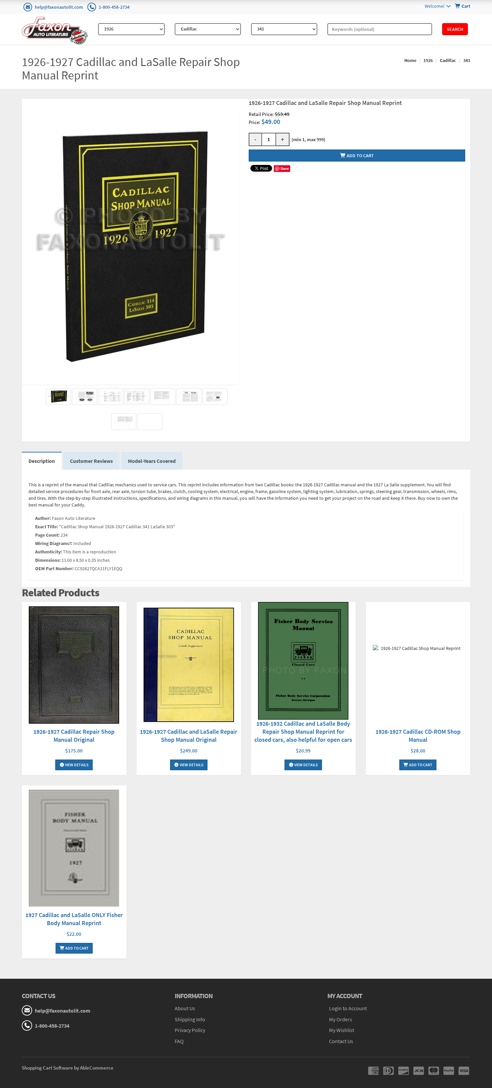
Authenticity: (48, 552)
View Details (76, 764)
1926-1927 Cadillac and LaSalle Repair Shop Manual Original (188, 735)
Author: (43, 518)
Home (410, 60)
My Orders (340, 1019)
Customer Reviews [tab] (91, 461)
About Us (185, 1008)
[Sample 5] (123, 421)
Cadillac (448, 60)
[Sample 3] (188, 396)
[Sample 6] (149, 421)
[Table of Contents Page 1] (110, 396)
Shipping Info (190, 1019)
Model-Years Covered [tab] (152, 461)
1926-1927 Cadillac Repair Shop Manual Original (73, 735)
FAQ (179, 1041)
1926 (428, 60)
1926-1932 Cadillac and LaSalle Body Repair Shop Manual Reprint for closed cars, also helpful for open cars (303, 731)
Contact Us (341, 1041)
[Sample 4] (215, 396)
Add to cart (360, 156)
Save (284, 168)
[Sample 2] (162, 396)
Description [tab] (41, 461)
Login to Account (348, 1008)
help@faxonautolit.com (59, 7)
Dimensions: (48, 560)
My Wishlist (341, 1030)
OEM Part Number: (54, 568)
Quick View (74, 666)
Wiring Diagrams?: (53, 543)
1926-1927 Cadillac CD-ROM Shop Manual (418, 735)
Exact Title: (46, 527)
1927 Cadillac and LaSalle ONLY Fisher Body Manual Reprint (74, 919)
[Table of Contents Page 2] (136, 396)
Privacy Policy (190, 1030)
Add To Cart (420, 764)
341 (466, 60)
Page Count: (47, 535)
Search (455, 29)
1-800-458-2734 (114, 7)
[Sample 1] (84, 396)
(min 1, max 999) (307, 139)
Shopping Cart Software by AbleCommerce (67, 1068)
